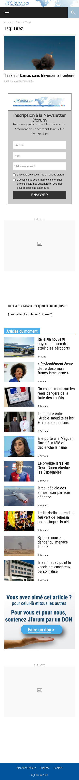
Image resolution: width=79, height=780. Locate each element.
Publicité (45, 768)
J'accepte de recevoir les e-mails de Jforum (40, 174)
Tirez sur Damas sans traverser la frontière (39, 75)
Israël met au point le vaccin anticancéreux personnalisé (54, 567)
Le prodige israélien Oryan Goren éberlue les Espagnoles (54, 468)
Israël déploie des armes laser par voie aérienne (54, 492)
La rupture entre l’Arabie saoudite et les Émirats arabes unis (56, 418)
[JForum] (39, 3)
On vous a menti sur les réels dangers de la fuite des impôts (56, 393)
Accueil (8, 22)
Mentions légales (26, 768)
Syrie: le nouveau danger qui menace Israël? (53, 542)
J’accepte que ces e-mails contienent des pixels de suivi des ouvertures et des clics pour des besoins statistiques (39, 183)
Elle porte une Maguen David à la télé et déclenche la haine (55, 443)
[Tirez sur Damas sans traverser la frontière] (39, 53)
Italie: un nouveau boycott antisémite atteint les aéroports (54, 344)
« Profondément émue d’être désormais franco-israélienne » (55, 368)
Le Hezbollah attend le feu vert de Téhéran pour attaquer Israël (56, 517)
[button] (39, 195)
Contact (57, 768)
